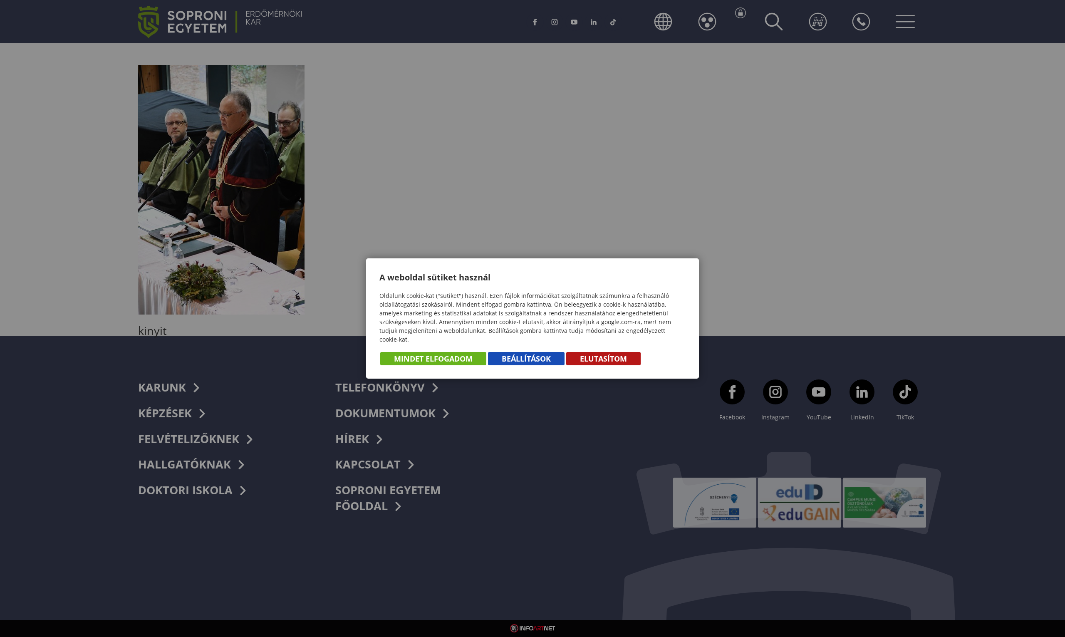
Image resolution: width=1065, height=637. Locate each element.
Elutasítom (603, 359)
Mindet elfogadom (433, 359)
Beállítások (526, 359)
